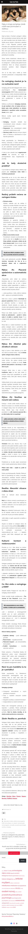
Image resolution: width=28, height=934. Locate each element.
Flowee (18, 796)
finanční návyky (21, 875)
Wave (14, 796)
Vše (5, 819)
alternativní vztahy (8, 821)
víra (10, 907)
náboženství (12, 888)
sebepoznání (5, 903)
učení (15, 905)
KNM (3, 823)
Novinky (4, 798)
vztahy (8, 907)
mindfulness (6, 885)
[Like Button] (4, 813)
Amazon (14, 798)
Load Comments (14, 853)
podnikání (19, 891)
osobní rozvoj (8, 891)
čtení (12, 907)
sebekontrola (19, 900)
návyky (17, 888)
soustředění (21, 903)
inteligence (9, 879)
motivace (14, 885)
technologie (11, 905)
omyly (22, 888)
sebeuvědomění (12, 903)
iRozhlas (8, 796)
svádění (7, 905)
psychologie (6, 898)
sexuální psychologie (20, 825)
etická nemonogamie (19, 821)
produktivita (6, 895)
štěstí (14, 907)
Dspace (24, 796)
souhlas (4, 827)
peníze (16, 891)
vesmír (18, 905)
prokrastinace (16, 895)
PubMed (9, 798)
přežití (9, 900)
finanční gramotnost (13, 875)
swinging (8, 827)
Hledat (3, 857)
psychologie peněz (16, 898)
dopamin (12, 873)
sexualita (12, 825)
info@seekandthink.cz (7, 916)
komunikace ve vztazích (11, 823)
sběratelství (13, 900)
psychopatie (5, 900)
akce (3, 870)
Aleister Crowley (8, 870)
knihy (14, 879)
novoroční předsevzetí (6, 888)
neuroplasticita (21, 885)
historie (4, 879)
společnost (4, 905)
